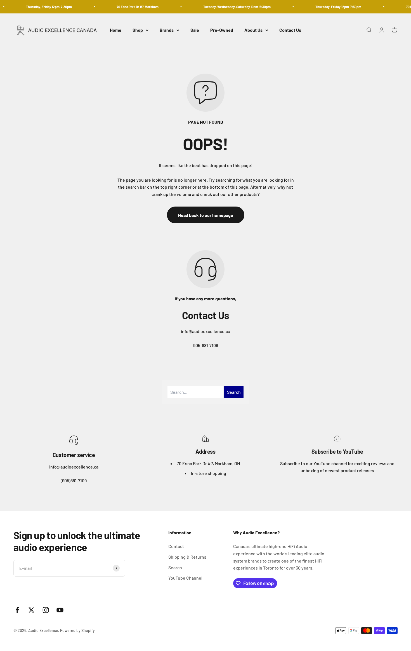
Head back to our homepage (205, 215)
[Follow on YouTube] (60, 610)
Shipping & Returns (187, 556)
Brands (167, 30)
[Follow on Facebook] (17, 610)
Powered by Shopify (77, 630)
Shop (138, 30)
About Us (253, 30)
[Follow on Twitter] (31, 610)
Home (115, 30)
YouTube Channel (185, 577)
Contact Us (290, 30)
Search (175, 567)
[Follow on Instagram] (45, 610)
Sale (194, 30)
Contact (176, 546)
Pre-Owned (221, 30)
